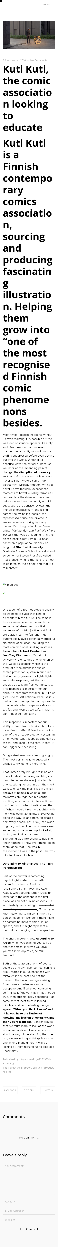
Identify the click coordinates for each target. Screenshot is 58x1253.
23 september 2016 (14, 60)
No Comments (38, 60)
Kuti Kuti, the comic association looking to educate (27, 98)
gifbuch (37, 1067)
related (7, 1071)
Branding (8, 1063)
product (48, 1067)
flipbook (26, 1067)
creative (15, 1067)
